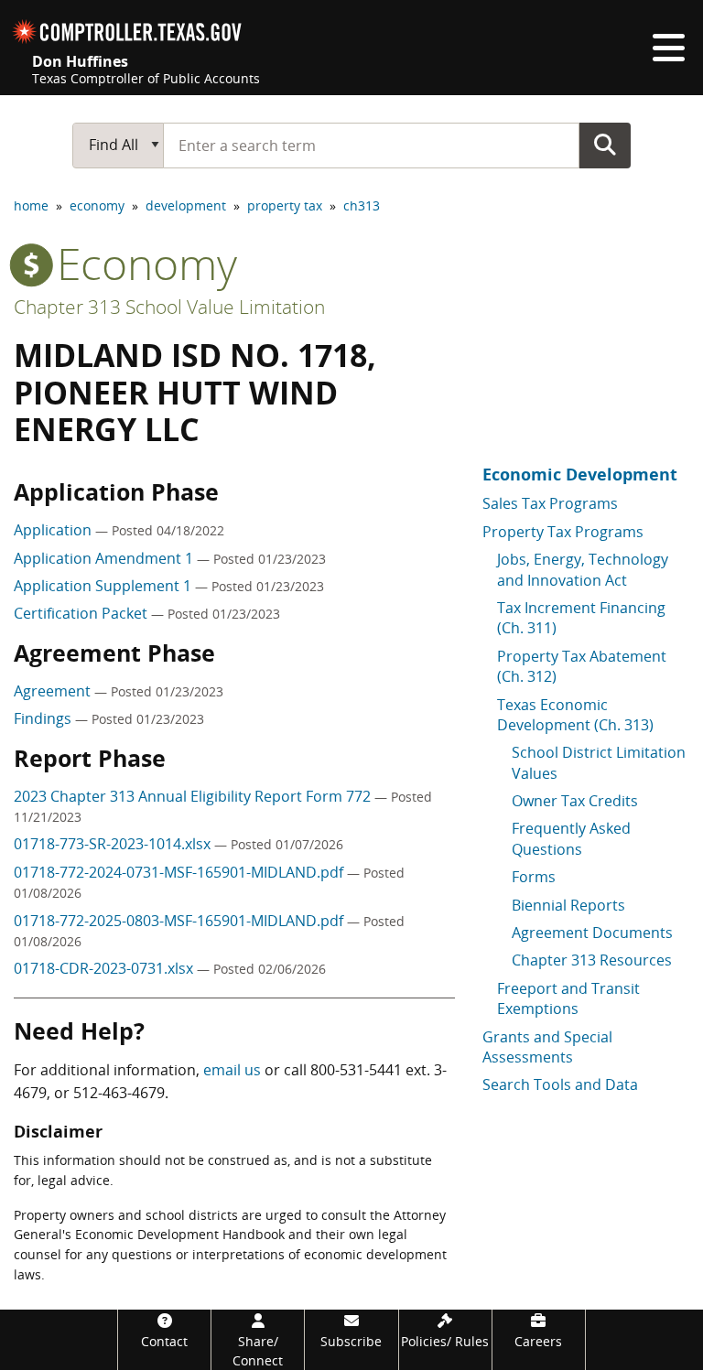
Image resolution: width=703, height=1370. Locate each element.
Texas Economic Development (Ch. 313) (575, 715)
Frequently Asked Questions (571, 838)
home (31, 205)
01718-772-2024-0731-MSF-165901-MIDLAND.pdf (180, 872)
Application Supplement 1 (104, 586)
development (186, 205)
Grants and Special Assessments (547, 1047)
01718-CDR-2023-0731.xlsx (105, 968)
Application (54, 530)
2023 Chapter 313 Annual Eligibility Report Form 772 (194, 796)
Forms (534, 877)
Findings (44, 718)
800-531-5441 (356, 1070)
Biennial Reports (568, 905)
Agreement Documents (592, 932)
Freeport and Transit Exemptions (568, 998)
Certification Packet (82, 613)
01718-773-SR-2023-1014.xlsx (114, 844)
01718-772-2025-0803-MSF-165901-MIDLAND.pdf (180, 921)
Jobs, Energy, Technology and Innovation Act (582, 569)
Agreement (54, 691)
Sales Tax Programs (550, 503)
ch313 (361, 205)
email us (232, 1070)
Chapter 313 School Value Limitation (169, 306)
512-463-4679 (119, 1093)
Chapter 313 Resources (592, 960)
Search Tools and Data (560, 1084)
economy (97, 205)
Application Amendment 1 (105, 558)
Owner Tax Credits (575, 801)
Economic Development (579, 474)
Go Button (605, 145)
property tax (284, 205)
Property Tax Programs (563, 532)
